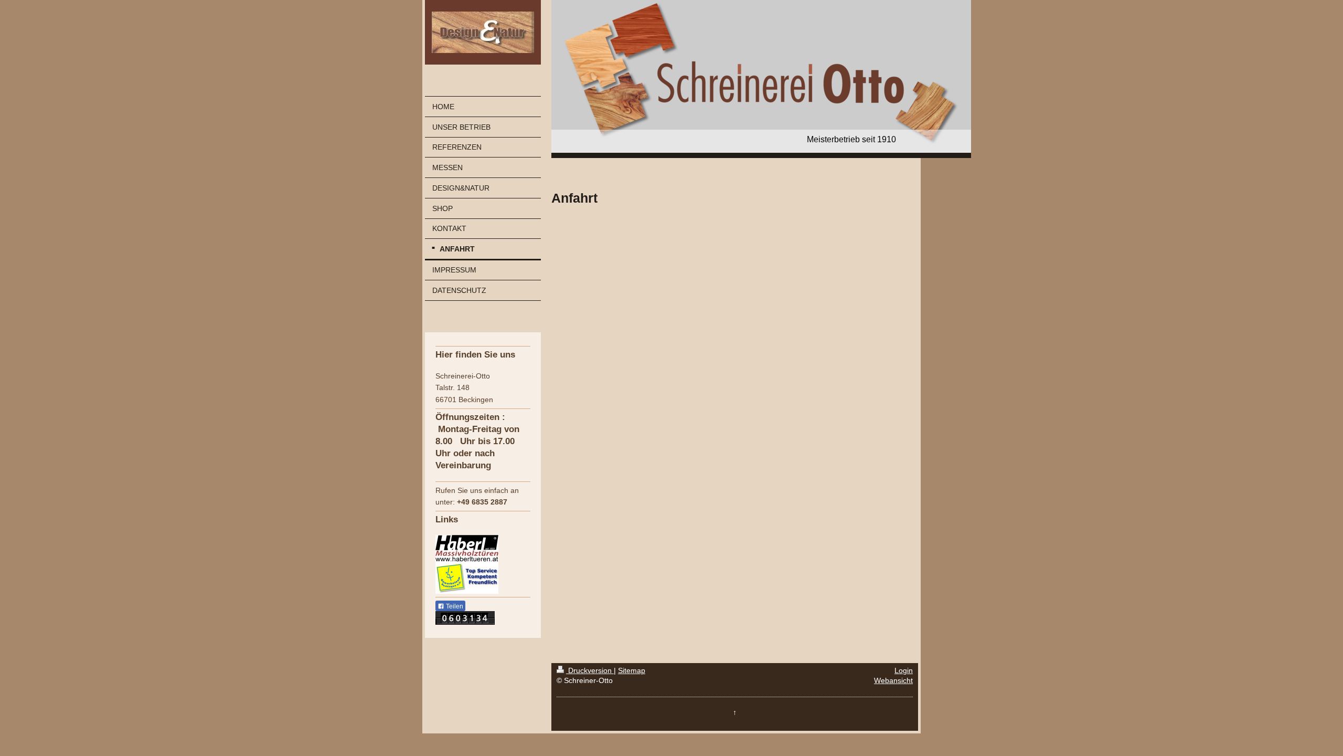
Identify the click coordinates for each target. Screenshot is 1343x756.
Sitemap (631, 670)
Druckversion (590, 670)
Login (903, 670)
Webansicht (893, 680)
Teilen (453, 606)
